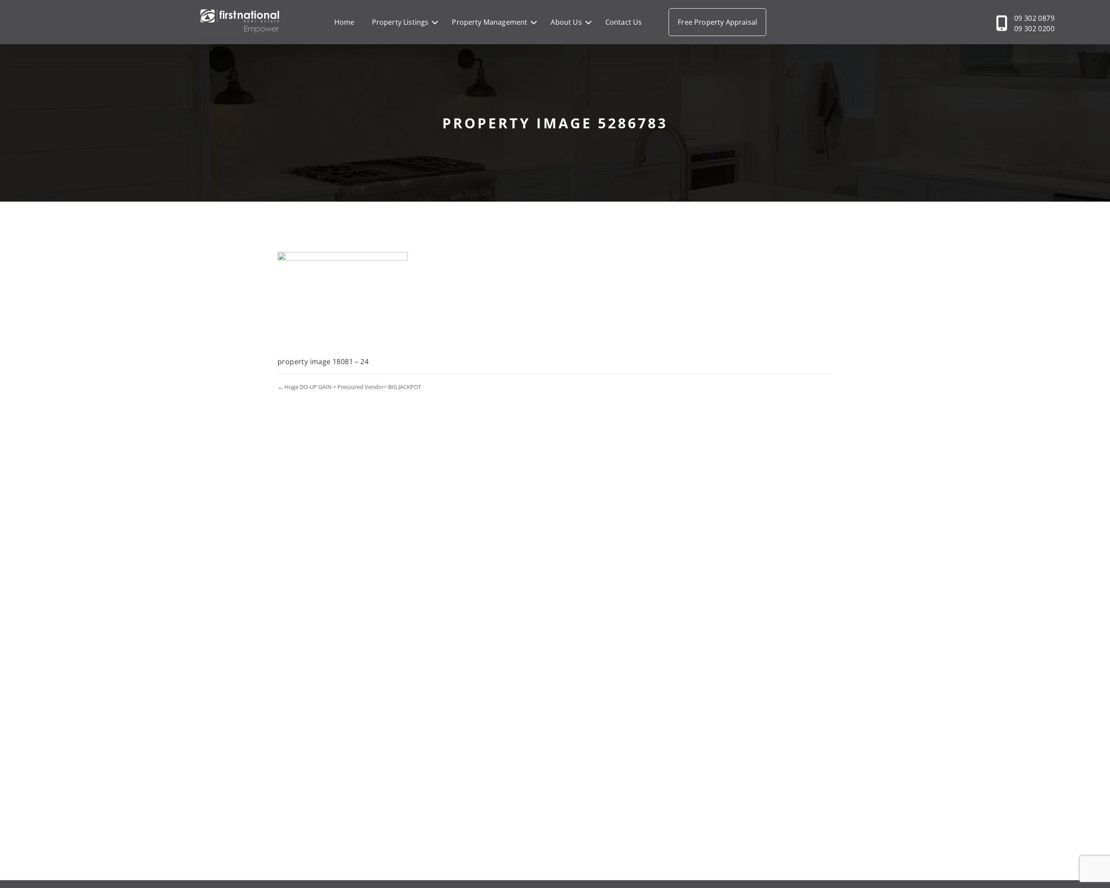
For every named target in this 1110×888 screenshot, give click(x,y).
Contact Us (623, 22)
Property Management (489, 22)
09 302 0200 (1034, 28)
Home (344, 22)
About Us (566, 22)
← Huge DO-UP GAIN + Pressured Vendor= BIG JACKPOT (349, 387)
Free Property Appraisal (717, 22)
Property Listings (400, 22)
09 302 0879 (1034, 18)
